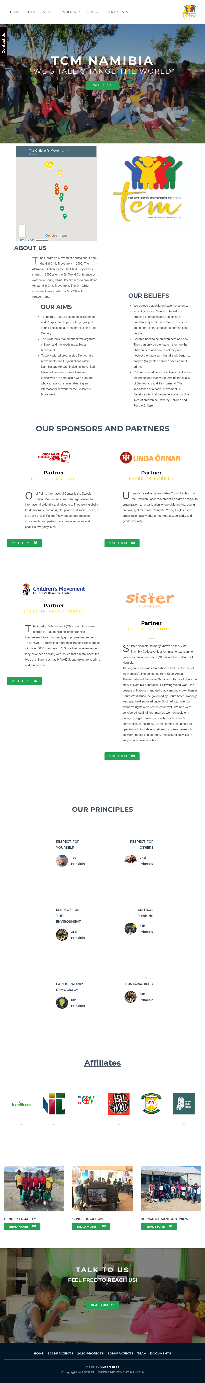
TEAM (30, 12)
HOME (15, 12)
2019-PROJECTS (120, 1353)
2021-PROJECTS (60, 1353)
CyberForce (109, 1367)
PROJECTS (67, 12)
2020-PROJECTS (90, 1353)
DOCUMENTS (117, 12)
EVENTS (47, 12)
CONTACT (93, 12)
